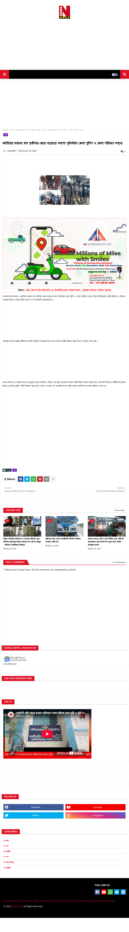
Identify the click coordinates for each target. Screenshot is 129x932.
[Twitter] (27, 479)
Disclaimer (43, 900)
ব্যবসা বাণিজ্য (10, 862)
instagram (97, 815)
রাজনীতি (8, 851)
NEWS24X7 (17, 906)
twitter (35, 815)
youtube (97, 807)
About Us (16, 900)
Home (6, 129)
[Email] (46, 479)
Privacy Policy (58, 900)
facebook (35, 807)
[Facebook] (20, 479)
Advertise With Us (103, 900)
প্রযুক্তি (8, 867)
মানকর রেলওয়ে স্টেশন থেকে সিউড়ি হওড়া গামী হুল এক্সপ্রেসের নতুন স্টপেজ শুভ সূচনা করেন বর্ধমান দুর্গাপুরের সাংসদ (106, 541)
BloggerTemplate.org (65, 913)
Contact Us (29, 900)
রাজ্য (12, 129)
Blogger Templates (25, 913)
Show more (120, 510)
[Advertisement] (64, 43)
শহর (7, 845)
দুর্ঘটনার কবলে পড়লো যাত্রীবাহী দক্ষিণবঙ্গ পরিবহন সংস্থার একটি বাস (63, 540)
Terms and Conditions (79, 900)
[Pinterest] (40, 479)
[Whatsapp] (33, 479)
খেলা (7, 856)
